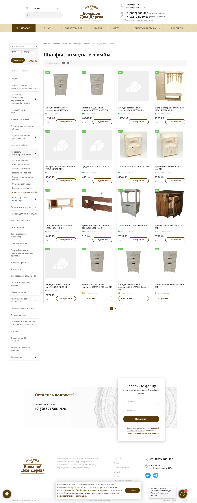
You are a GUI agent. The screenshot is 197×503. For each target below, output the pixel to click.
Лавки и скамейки (21, 168)
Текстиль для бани (20, 220)
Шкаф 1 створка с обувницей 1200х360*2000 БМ (169, 109)
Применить (18, 60)
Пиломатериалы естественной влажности (23, 86)
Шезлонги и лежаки (22, 188)
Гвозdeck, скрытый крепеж (20, 284)
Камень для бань (19, 145)
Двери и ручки (18, 262)
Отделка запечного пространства (20, 137)
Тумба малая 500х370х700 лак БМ (168, 167)
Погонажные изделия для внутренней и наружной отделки (20, 98)
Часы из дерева (20, 160)
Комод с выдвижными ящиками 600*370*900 (56, 109)
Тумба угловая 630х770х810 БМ (169, 226)
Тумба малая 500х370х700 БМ (133, 166)
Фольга (14, 331)
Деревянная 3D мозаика (19, 339)
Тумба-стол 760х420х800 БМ (132, 225)
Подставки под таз (21, 172)
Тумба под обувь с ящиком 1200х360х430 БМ (59, 226)
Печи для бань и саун (19, 111)
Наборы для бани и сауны (24, 213)
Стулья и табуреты (21, 184)
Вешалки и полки (20, 164)
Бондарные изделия (21, 207)
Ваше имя (131, 410)
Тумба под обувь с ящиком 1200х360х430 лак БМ (95, 226)
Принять (132, 490)
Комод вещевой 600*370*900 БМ (169, 285)
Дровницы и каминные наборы (22, 127)
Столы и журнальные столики (22, 178)
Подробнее (66, 121)
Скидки (14, 78)
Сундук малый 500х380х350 (96, 166)
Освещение (17, 357)
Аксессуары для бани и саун (19, 199)
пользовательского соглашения (72, 496)
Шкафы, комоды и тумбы (24, 192)
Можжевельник (18, 292)
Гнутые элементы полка (23, 308)
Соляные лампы (19, 243)
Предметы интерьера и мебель (21, 153)
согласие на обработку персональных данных (85, 490)
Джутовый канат (19, 315)
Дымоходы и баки (20, 119)
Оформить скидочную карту (139, 20)
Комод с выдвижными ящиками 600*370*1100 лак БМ (132, 287)
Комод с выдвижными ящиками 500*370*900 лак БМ (97, 285)
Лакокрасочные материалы (19, 300)
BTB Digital (182, 500)
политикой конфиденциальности (143, 429)
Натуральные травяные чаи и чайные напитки (23, 323)
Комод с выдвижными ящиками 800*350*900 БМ (131, 109)
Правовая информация (98, 500)
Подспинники (17, 227)
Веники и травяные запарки (20, 349)
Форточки (16, 269)
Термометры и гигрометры (18, 235)
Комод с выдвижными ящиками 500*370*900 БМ (95, 109)
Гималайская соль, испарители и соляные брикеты (22, 253)
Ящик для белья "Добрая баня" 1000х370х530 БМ (57, 285)
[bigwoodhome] (91, 12)
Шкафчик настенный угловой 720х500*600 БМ (60, 167)
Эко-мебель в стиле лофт (23, 276)
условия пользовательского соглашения (143, 433)
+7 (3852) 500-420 (161, 459)
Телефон (131, 401)
